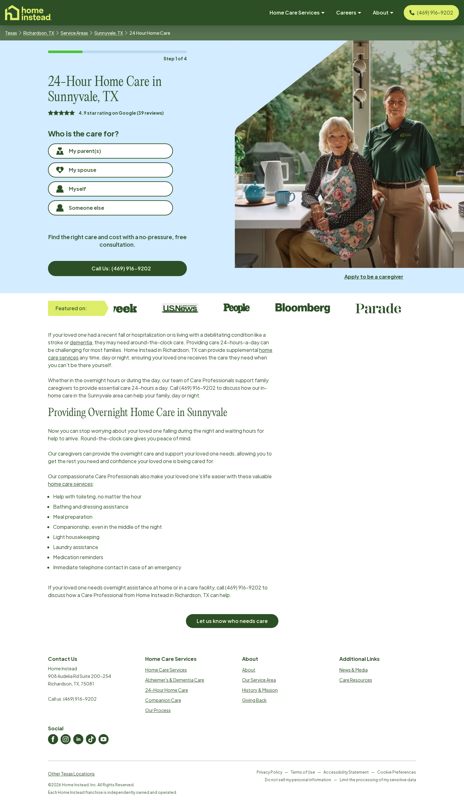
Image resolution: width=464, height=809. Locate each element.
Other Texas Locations (71, 773)
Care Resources (355, 680)
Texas (11, 33)
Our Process (158, 710)
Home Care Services (166, 670)
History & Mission (260, 690)
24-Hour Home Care (166, 690)
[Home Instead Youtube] (103, 739)
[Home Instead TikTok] (91, 739)
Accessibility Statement (346, 772)
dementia (81, 342)
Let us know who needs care (232, 621)
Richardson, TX (38, 33)
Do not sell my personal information (298, 779)
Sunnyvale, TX (108, 33)
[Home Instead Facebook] (53, 739)
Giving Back (254, 700)
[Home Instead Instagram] (66, 739)
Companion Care (163, 700)
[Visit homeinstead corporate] (28, 12)
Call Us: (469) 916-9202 (121, 268)
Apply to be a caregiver (373, 276)
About (248, 670)
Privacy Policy (269, 772)
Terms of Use (303, 772)
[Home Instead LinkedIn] (78, 739)
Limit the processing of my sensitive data (378, 779)
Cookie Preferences (396, 772)
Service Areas (74, 33)
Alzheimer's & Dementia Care (174, 680)
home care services (70, 483)
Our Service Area (259, 680)
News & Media (353, 670)
